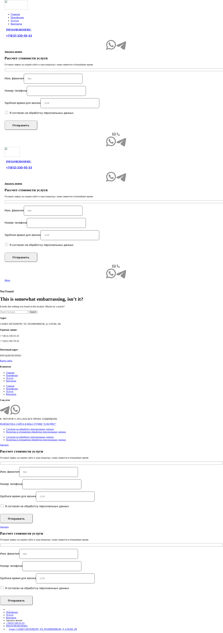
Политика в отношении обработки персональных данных (36, 432)
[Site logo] (16, 9)
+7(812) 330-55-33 (19, 35)
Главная (10, 372)
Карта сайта (6, 360)
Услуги (9, 378)
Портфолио (12, 375)
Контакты (11, 381)
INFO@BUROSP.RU (19, 29)
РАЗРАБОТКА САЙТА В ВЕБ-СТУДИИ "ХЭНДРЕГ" (28, 424)
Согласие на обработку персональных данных (30, 429)
